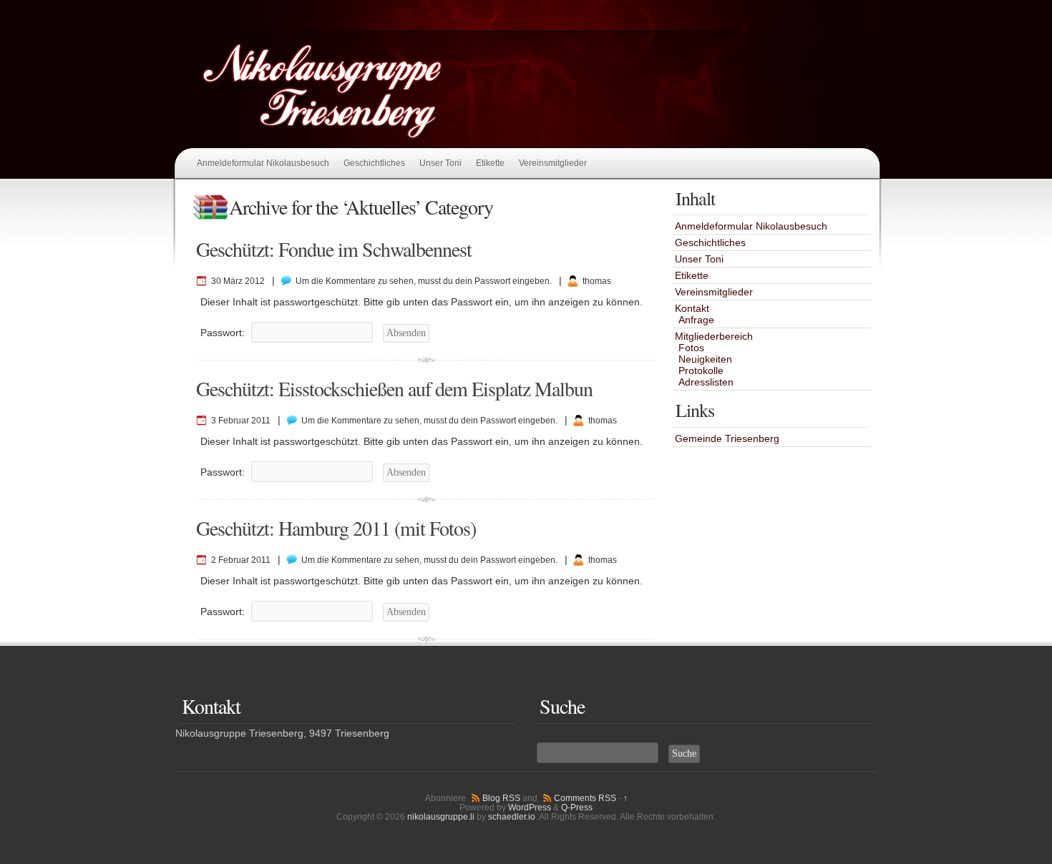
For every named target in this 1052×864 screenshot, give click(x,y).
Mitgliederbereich (714, 336)
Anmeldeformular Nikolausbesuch (263, 163)
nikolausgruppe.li (440, 816)
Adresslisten (706, 382)
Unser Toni (440, 163)
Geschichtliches (374, 163)
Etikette (490, 163)
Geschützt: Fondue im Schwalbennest (334, 248)
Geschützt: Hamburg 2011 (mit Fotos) (336, 527)
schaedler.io (511, 816)
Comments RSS (585, 797)
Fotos (691, 347)
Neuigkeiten (705, 359)
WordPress (529, 807)
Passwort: (224, 332)
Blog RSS (501, 797)
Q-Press (577, 807)
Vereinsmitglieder (553, 163)
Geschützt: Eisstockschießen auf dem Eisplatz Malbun (394, 388)
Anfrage (696, 319)
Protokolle (701, 370)
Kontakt (692, 308)
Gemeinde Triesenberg (727, 438)
